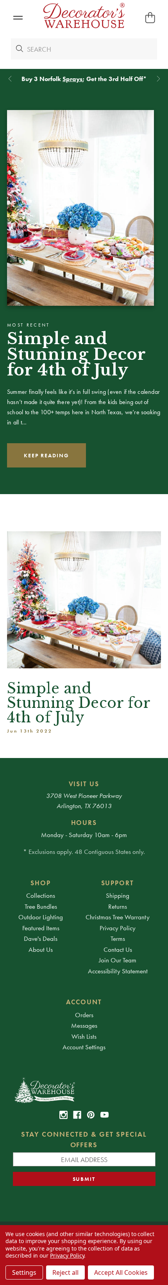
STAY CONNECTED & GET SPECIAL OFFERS (84, 1139)
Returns (117, 906)
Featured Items (40, 928)
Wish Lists (84, 1036)
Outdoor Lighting (40, 917)
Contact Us (118, 949)
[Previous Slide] (9, 79)
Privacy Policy (118, 928)
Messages (84, 1025)
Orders (84, 1015)
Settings (24, 1272)
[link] (63, 1115)
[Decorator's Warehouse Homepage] (84, 1090)
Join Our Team (117, 960)
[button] (18, 18)
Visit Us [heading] (84, 784)
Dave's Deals (40, 938)
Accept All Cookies (121, 1272)
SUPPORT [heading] (117, 883)
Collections (40, 895)
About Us (41, 949)
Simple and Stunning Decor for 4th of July (76, 354)
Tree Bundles (41, 906)
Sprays (72, 79)
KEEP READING (46, 455)
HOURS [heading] (84, 822)
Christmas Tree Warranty (118, 917)
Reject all (65, 1272)
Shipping (117, 895)
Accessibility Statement (118, 971)
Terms (118, 938)
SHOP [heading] (40, 883)
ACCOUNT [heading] (84, 1002)
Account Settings (84, 1047)
